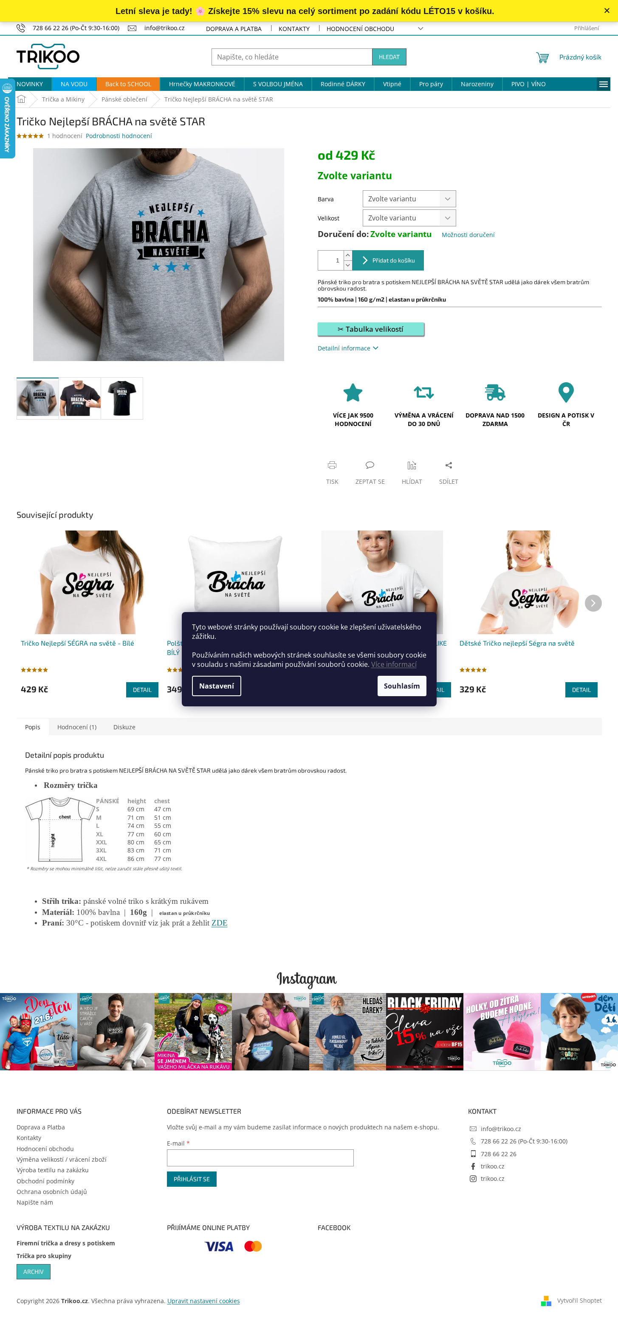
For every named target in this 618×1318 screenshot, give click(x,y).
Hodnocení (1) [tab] (76, 727)
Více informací (394, 664)
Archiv (33, 1271)
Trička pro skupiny (44, 1256)
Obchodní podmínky (45, 1181)
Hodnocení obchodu (360, 29)
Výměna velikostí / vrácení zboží (62, 1159)
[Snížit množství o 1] (348, 265)
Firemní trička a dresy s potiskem (66, 1243)
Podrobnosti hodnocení (119, 136)
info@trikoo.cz (501, 1129)
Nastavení (216, 686)
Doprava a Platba (234, 29)
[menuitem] (29, 84)
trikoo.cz (493, 1166)
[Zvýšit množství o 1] (348, 255)
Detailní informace (344, 348)
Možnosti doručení (468, 235)
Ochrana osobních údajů (52, 1192)
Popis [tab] (32, 727)
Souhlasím (402, 686)
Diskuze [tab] (124, 727)
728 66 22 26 (498, 1154)
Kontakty (294, 29)
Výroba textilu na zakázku (53, 1170)
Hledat (389, 56)
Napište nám (35, 1202)
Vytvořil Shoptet (579, 1300)
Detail (142, 689)
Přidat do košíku (393, 260)
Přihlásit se (192, 1179)
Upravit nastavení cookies (203, 1301)
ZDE (220, 922)
